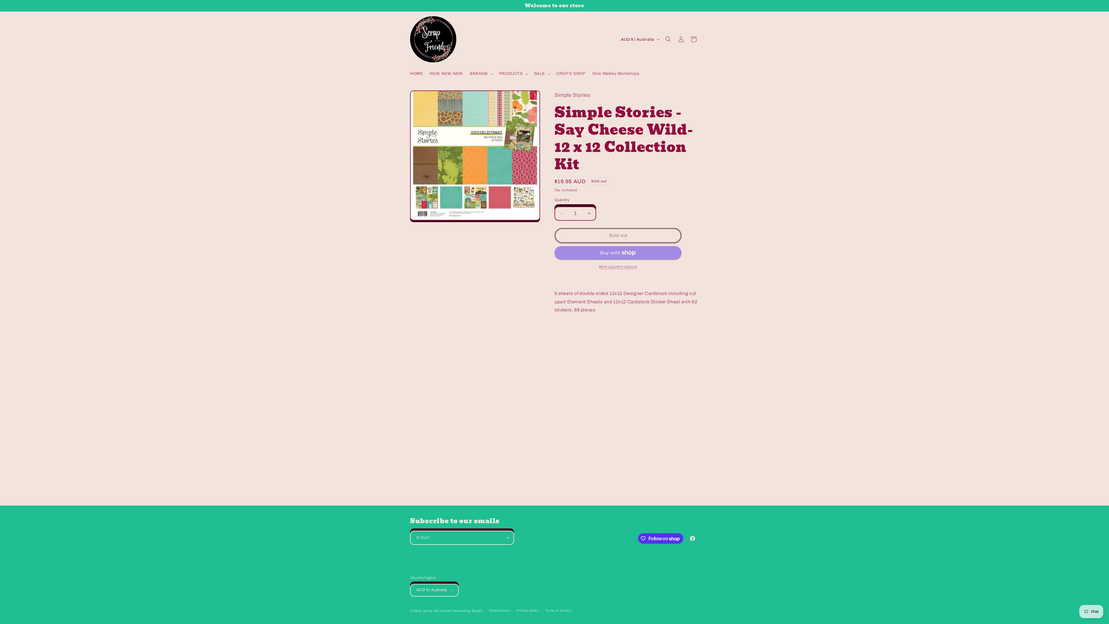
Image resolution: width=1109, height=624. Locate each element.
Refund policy (500, 610)
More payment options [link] (618, 267)
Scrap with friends (437, 610)
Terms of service (558, 610)
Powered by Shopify (467, 610)
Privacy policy (528, 610)
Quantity (562, 200)
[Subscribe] (507, 538)
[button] (481, 74)
